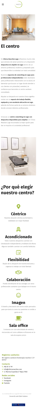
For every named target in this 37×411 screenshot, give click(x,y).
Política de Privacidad (25, 394)
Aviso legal (14, 394)
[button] (34, 4)
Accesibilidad (6, 394)
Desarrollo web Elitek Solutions (18, 396)
